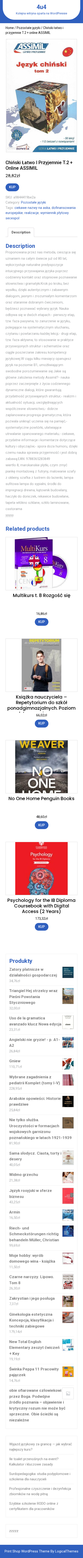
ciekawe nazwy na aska (32, 208)
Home (10, 28)
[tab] (21, 232)
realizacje (31, 213)
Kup (12, 187)
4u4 (41, 7)
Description (21, 232)
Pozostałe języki (28, 28)
